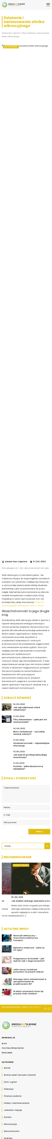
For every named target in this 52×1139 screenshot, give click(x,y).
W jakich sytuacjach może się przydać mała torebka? (28, 992)
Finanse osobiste (12, 1096)
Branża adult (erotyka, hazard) (20, 1075)
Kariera (7, 1117)
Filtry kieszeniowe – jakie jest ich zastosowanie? (30, 721)
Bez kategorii (10, 47)
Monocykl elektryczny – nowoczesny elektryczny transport (25, 938)
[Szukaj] (47, 846)
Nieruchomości (11, 1131)
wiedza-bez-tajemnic (16, 562)
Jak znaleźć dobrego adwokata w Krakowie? (25, 901)
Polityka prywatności (13, 1048)
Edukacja (8, 1089)
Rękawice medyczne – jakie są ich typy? (28, 949)
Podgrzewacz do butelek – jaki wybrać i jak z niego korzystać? (29, 959)
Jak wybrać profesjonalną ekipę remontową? (30, 756)
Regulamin (7, 1053)
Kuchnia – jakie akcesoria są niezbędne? (28, 767)
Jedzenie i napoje (13, 1110)
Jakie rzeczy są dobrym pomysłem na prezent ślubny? (28, 970)
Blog (4, 1043)
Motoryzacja (10, 1124)
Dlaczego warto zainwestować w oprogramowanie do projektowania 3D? (29, 981)
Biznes (7, 1068)
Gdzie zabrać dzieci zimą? (14, 1007)
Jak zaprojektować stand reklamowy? (26, 708)
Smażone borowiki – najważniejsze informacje (31, 744)
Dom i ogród (10, 1082)
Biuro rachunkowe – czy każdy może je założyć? (29, 733)
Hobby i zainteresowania (16, 1103)
